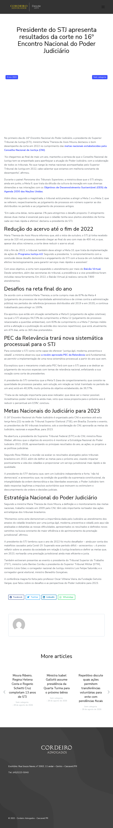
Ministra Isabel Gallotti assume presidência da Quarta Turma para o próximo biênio (57, 684)
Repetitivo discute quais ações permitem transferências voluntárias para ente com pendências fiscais (91, 688)
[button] (103, 7)
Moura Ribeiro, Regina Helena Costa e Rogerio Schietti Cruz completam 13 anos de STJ (22, 686)
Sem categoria (99, 77)
